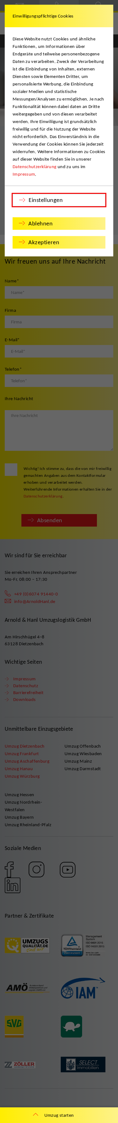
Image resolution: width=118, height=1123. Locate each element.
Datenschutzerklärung (35, 166)
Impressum (24, 174)
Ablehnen (40, 223)
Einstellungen (46, 199)
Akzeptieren (43, 242)
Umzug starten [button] (59, 1115)
